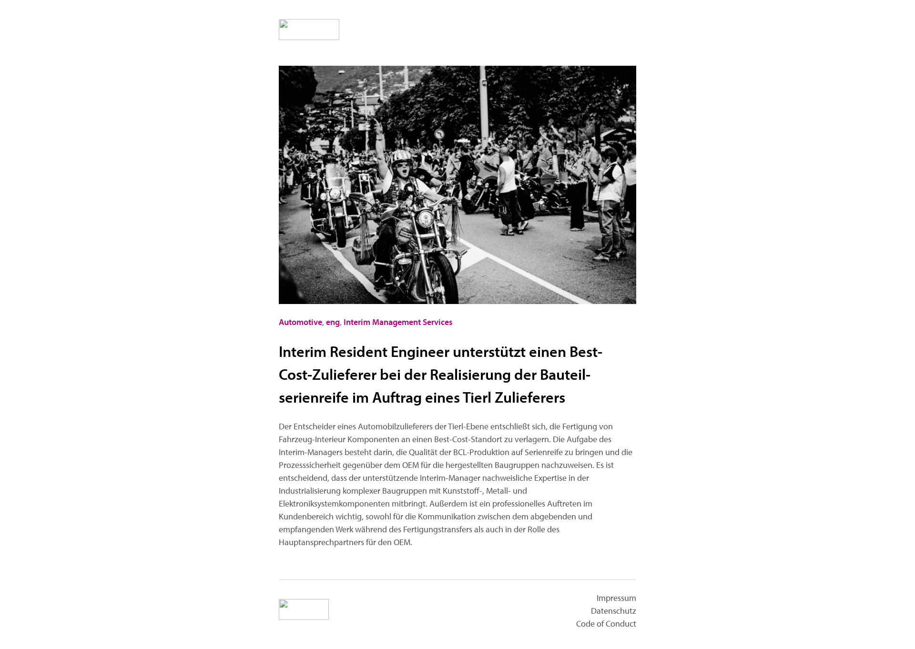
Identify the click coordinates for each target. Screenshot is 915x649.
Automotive (300, 321)
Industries (444, 30)
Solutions (556, 30)
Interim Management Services (398, 321)
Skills (501, 30)
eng (333, 321)
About (614, 30)
